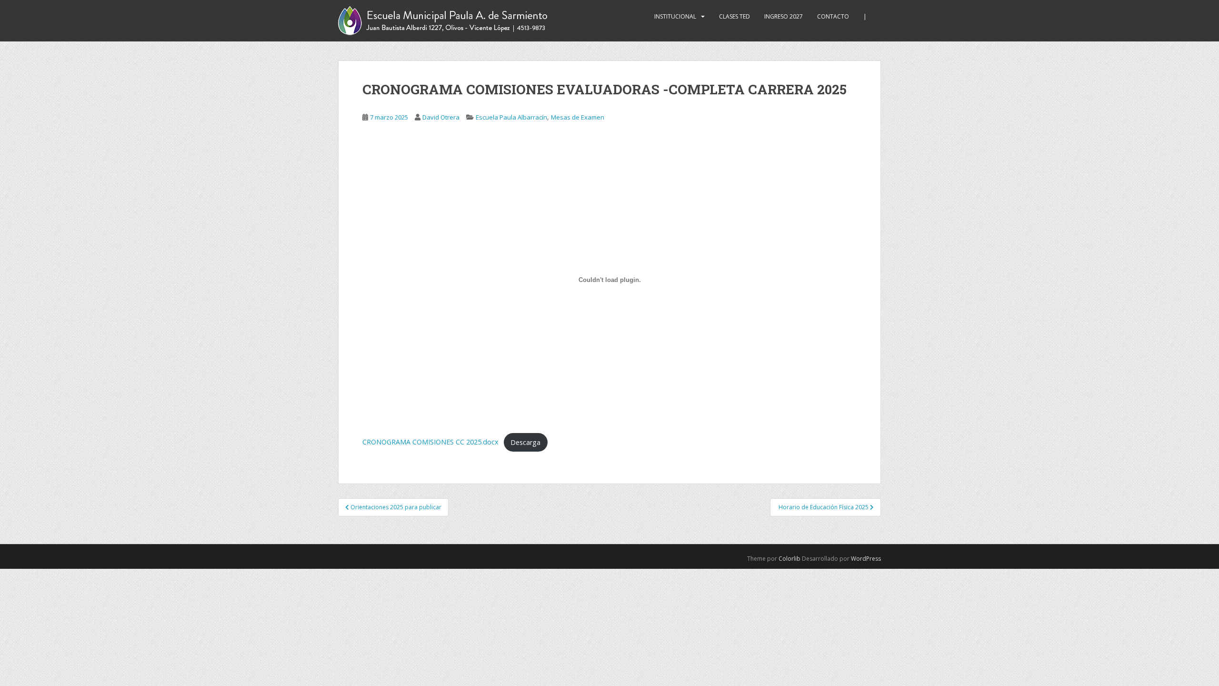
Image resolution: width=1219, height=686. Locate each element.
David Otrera (441, 117)
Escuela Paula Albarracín (511, 117)
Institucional (675, 16)
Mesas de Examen (577, 117)
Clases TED (734, 16)
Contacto (833, 16)
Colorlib (789, 559)
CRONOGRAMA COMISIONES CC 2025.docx (430, 442)
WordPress (866, 559)
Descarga (525, 442)
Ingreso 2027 (783, 16)
